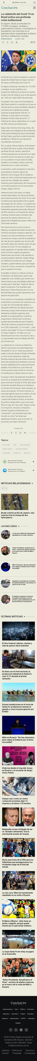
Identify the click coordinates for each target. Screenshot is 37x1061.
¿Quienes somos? (5, 1051)
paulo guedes (6, 453)
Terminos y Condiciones (30, 1051)
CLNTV (23, 1018)
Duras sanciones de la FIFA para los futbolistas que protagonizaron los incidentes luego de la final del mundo (17, 863)
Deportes (4, 1018)
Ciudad (22, 1014)
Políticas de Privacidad (17, 1051)
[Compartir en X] (8, 42)
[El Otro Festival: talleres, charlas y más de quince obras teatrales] (18, 631)
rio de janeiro (16, 453)
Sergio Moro (27, 453)
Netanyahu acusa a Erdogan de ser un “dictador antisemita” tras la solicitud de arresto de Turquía (17, 831)
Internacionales (6, 39)
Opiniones (6, 1014)
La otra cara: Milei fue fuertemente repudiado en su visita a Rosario (23, 534)
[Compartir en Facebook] (3, 42)
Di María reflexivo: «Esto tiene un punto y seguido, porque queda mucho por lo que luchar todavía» (17, 923)
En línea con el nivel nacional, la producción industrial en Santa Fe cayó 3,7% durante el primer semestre (17, 675)
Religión (18, 1023)
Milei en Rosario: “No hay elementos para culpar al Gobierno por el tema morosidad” (24, 566)
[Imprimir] (34, 42)
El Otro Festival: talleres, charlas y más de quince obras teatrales (17, 644)
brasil (14, 445)
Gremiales (15, 1014)
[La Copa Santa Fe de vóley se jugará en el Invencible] (18, 939)
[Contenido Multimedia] (31, 761)
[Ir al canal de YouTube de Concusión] (21, 1030)
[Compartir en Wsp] (12, 42)
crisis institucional (25, 445)
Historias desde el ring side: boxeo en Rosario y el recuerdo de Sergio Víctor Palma (17, 770)
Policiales (30, 1014)
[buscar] (34, 2)
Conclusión (26, 1037)
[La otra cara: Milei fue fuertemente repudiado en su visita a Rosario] (18, 880)
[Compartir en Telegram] (16, 42)
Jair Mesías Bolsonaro (22, 449)
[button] (2, 488)
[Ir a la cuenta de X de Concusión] (16, 1030)
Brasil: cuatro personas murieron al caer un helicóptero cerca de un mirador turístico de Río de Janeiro (16, 515)
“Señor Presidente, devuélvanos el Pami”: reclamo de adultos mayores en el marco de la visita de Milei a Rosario (23, 550)
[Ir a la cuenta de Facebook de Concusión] (11, 1030)
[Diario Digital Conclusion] (9, 7)
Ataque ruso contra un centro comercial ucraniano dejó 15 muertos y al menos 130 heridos (16, 801)
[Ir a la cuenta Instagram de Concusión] (26, 1030)
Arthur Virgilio (6, 445)
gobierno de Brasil (7, 449)
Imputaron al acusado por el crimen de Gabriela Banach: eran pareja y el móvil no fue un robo (24, 582)
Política (22, 1009)
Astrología (31, 1018)
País (16, 1009)
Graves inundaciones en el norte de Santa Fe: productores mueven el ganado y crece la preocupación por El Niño (18, 708)
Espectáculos (14, 1018)
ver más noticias (18, 992)
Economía (30, 1009)
